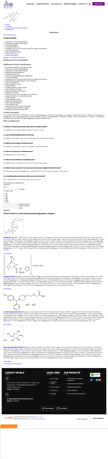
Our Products (56, 4)
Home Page (30, 4)
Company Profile (42, 4)
